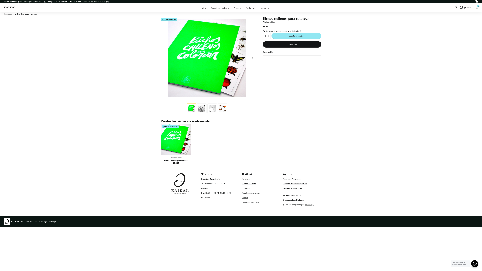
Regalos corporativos (251, 193)
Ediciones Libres (269, 22)
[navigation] (191, 108)
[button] (269, 33)
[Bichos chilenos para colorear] (176, 139)
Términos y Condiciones (292, 188)
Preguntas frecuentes (292, 179)
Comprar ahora (292, 44)
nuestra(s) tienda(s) (292, 31)
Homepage (8, 14)
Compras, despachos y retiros (295, 183)
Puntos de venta (249, 183)
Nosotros (246, 179)
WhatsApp (309, 204)
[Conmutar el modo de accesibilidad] (476, 2)
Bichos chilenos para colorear (176, 160)
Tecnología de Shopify (47, 221)
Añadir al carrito (296, 36)
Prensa (245, 197)
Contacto (246, 188)
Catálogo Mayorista (250, 202)
